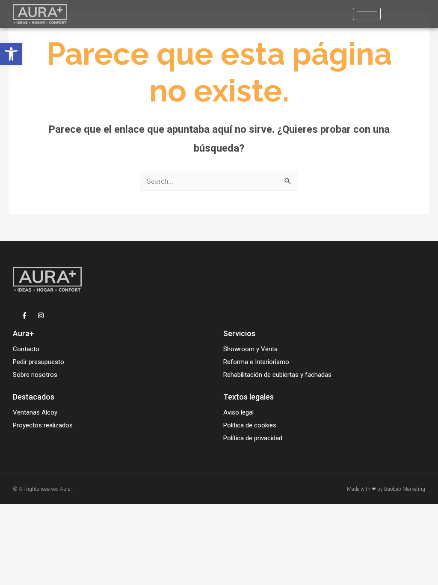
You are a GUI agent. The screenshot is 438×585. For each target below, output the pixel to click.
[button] (11, 54)
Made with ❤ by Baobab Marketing (386, 489)
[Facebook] (24, 314)
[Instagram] (41, 314)
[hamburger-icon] (367, 14)
